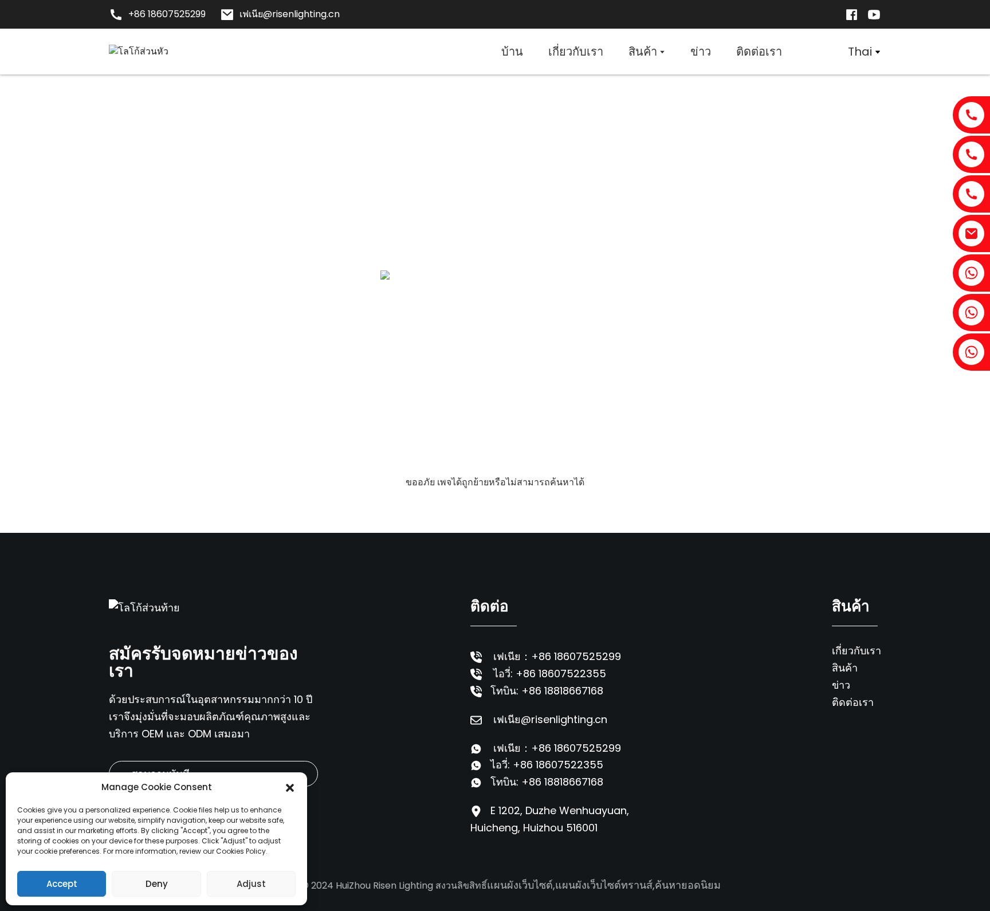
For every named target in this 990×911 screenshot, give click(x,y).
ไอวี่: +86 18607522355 (549, 673)
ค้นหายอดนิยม (688, 885)
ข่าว (841, 685)
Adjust (251, 884)
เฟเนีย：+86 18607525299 (557, 656)
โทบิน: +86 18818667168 (546, 691)
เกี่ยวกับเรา (856, 650)
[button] (290, 787)
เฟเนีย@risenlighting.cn (550, 719)
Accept (61, 884)
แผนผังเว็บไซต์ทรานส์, (605, 885)
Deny (157, 884)
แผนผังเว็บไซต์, (521, 885)
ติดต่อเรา (853, 702)
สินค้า (845, 668)
